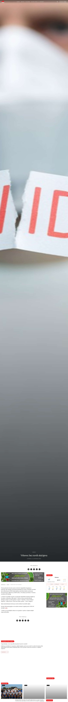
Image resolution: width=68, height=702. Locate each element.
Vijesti (34, 552)
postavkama (42, 700)
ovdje (6, 608)
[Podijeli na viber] (39, 569)
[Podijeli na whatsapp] (37, 569)
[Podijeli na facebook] (28, 569)
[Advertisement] (22, 630)
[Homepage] (3, 1)
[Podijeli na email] (34, 569)
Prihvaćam (49, 700)
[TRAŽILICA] (57, 2)
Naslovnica (3, 584)
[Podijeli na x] (31, 569)
